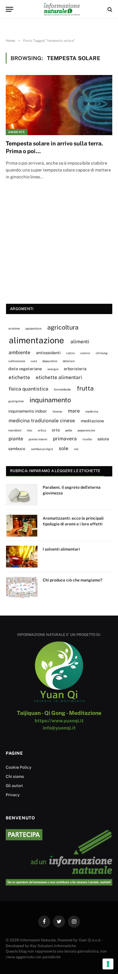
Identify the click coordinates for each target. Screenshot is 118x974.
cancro (85, 353)
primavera (65, 438)
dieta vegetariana (25, 368)
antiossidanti (48, 352)
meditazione (92, 420)
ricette (87, 439)
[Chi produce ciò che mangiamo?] (22, 587)
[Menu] (9, 9)
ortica (42, 430)
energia (53, 369)
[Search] (109, 9)
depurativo (49, 361)
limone (57, 411)
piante (16, 438)
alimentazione (36, 340)
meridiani (14, 430)
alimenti (79, 341)
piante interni (38, 439)
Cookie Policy (18, 767)
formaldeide (62, 389)
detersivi (69, 361)
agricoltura (62, 327)
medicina (91, 411)
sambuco (16, 448)
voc (76, 449)
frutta (85, 388)
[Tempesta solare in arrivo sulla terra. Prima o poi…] (59, 105)
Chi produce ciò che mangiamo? (72, 580)
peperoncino (86, 430)
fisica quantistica (28, 389)
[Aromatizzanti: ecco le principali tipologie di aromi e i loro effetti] (22, 526)
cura (34, 361)
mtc (29, 430)
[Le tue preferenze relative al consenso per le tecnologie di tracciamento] (108, 964)
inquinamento (50, 400)
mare (74, 411)
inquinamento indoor (27, 411)
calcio (70, 353)
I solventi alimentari (61, 549)
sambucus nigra (42, 449)
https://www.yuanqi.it (59, 720)
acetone (14, 328)
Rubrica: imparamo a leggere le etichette (55, 471)
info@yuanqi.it (59, 728)
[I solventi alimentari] (22, 556)
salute (103, 438)
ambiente (19, 352)
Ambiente (16, 132)
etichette (19, 377)
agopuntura (33, 328)
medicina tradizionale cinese (42, 420)
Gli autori (14, 785)
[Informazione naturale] (62, 9)
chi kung (102, 353)
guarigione (16, 401)
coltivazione (16, 361)
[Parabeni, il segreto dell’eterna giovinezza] (22, 495)
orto (56, 429)
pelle (68, 430)
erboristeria (75, 368)
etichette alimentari (59, 377)
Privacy (12, 794)
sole (63, 448)
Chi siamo (15, 776)
